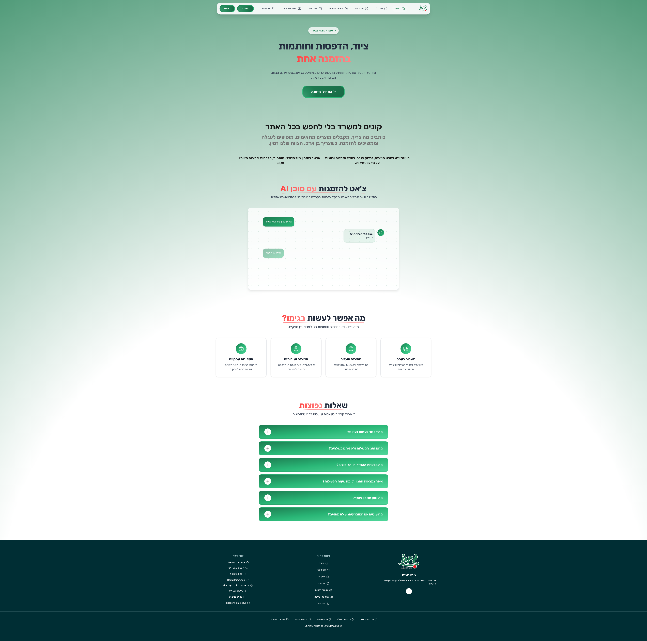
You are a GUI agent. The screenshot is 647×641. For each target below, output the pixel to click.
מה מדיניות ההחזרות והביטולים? (359, 465)
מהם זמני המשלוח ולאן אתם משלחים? (356, 448)
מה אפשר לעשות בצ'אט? (365, 432)
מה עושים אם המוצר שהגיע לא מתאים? (355, 514)
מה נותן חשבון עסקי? (368, 498)
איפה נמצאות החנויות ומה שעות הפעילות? (352, 481)
